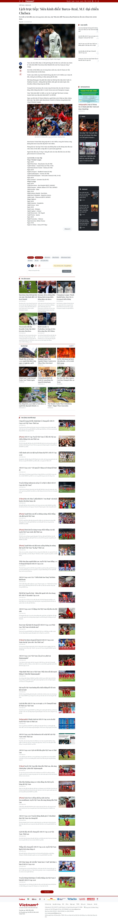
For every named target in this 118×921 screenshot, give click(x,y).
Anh (37, 260)
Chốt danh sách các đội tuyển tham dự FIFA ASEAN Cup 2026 (38, 454)
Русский (89, 1)
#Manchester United (65, 257)
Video (83, 116)
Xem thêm (47, 892)
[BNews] (28, 899)
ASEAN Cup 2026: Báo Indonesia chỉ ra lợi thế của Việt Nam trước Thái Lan (37, 735)
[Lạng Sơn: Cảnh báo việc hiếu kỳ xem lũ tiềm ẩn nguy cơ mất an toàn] (88, 148)
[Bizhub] (34, 899)
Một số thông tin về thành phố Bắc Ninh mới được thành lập (88, 106)
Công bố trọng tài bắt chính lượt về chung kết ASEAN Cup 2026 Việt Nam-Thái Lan (36, 422)
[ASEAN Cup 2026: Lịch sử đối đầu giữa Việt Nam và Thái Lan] (67, 754)
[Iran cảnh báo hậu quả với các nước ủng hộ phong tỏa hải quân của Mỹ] (94, 195)
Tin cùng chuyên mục (28, 417)
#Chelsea (30, 260)
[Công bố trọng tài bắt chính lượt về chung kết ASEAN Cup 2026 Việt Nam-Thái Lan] (67, 425)
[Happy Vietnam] (51, 899)
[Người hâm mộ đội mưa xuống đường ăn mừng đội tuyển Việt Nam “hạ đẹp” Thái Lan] (67, 549)
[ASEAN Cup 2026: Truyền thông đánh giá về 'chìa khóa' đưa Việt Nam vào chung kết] (67, 820)
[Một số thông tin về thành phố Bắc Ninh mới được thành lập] (88, 96)
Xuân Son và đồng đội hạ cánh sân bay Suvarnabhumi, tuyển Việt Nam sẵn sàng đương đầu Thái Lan (38, 800)
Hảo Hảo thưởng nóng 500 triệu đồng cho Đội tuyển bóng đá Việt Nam (36, 783)
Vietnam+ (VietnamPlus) (30, 1)
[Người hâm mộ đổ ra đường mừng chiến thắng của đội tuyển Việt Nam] (67, 518)
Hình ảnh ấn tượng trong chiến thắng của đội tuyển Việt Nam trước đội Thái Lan (37, 531)
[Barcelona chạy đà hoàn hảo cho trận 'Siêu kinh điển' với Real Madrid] (28, 287)
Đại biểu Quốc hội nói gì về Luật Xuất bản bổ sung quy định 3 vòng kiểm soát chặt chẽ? (84, 209)
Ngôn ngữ (72, 904)
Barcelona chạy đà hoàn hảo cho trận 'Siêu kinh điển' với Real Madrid (28, 297)
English (73, 1)
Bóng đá (28, 5)
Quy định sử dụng (57, 904)
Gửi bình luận (66, 271)
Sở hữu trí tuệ (48, 904)
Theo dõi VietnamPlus (59, 265)
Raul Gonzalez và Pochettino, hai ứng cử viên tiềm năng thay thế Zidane (46, 329)
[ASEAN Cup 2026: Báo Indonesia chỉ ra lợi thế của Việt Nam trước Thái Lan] (67, 738)
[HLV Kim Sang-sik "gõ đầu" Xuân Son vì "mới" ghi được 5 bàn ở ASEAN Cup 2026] (67, 866)
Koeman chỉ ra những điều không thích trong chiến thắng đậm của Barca (46, 297)
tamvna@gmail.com (76, 909)
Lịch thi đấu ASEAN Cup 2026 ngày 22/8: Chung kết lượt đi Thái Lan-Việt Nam (37, 704)
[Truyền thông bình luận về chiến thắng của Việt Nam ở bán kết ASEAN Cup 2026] (67, 882)
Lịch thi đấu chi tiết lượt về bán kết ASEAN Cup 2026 (87, 51)
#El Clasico (30, 257)
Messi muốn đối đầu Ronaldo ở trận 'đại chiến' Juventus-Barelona (27, 329)
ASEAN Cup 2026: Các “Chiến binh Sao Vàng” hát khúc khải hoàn (37, 578)
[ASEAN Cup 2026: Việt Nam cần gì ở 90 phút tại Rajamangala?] (67, 660)
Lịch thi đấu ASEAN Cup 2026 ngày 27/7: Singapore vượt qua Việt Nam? (88, 36)
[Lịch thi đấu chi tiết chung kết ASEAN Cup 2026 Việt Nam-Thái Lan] (67, 836)
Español (81, 1)
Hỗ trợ (67, 904)
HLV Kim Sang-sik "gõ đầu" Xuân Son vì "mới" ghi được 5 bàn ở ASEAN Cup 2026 (38, 863)
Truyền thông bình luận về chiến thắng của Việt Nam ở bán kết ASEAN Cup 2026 (37, 879)
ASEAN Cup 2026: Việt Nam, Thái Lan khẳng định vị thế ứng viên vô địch (87, 44)
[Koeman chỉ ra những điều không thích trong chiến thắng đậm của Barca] (47, 287)
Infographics (85, 87)
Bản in (20, 70)
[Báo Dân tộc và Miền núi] (21, 899)
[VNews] (97, 899)
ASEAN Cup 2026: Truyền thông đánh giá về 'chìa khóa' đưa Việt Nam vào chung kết (37, 817)
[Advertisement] (49, 241)
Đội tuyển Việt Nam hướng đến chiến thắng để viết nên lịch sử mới (37, 688)
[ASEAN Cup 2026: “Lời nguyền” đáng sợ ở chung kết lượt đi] (67, 472)
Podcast (84, 189)
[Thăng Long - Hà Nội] (92, 1)
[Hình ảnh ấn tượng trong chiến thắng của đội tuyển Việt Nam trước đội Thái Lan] (67, 534)
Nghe (83, 200)
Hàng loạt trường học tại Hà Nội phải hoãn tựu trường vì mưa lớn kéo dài (84, 222)
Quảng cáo (89, 904)
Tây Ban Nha (45, 260)
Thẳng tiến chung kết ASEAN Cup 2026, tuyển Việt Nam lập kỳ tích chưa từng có (37, 848)
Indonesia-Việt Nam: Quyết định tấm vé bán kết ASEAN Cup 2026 (88, 59)
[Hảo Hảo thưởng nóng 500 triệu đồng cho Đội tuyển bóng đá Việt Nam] (67, 786)
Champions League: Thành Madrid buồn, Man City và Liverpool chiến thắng (65, 297)
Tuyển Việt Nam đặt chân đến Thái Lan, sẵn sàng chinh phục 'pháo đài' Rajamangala (38, 767)
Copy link (20, 74)
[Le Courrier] (82, 899)
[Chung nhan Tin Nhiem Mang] (91, 907)
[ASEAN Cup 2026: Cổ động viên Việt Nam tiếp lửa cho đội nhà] (67, 613)
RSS (63, 904)
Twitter (20, 67)
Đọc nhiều (84, 25)
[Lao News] (40, 899)
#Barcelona (47, 257)
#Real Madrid (56, 257)
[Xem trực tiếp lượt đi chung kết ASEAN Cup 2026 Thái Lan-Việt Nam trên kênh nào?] (67, 629)
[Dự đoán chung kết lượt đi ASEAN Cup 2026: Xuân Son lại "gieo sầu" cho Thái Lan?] (67, 644)
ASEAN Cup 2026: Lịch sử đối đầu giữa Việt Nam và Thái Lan (38, 751)
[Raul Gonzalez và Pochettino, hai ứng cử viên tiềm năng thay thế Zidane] (47, 319)
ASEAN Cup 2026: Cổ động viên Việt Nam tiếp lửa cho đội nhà (38, 610)
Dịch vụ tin (83, 904)
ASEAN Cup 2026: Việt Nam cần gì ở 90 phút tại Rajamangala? (35, 657)
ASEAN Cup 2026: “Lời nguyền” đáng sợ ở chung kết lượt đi (38, 469)
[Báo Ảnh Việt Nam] (90, 899)
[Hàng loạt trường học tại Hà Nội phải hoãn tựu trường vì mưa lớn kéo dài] (94, 222)
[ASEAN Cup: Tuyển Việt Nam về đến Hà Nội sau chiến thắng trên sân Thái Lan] (67, 441)
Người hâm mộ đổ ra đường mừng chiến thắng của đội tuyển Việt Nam (37, 515)
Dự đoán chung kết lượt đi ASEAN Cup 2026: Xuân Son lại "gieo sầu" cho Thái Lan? (36, 641)
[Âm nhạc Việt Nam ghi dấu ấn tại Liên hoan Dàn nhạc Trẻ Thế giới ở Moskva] (88, 125)
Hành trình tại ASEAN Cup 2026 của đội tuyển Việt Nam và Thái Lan (37, 720)
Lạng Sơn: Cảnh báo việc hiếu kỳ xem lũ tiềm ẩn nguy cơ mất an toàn (87, 158)
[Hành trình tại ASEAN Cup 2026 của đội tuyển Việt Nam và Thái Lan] (67, 723)
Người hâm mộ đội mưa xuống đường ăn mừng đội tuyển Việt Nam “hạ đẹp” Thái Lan (37, 546)
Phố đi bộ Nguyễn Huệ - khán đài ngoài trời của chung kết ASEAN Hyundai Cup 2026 (37, 594)
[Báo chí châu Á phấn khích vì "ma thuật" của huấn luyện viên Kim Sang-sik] (67, 503)
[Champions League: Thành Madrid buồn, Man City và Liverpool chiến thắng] (66, 287)
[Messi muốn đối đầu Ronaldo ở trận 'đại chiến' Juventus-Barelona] (28, 319)
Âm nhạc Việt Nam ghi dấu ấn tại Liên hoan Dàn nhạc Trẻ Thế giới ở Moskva (88, 135)
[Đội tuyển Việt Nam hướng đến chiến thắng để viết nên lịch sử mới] (67, 691)
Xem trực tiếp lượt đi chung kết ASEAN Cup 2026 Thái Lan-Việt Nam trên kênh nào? (37, 626)
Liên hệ (95, 904)
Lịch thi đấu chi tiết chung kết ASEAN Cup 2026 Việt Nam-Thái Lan (36, 833)
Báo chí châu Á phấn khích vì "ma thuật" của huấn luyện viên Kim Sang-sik (38, 500)
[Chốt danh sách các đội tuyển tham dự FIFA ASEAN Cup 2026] (67, 457)
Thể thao (21, 5)
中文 (85, 1)
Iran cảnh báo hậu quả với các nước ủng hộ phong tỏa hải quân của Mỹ (84, 195)
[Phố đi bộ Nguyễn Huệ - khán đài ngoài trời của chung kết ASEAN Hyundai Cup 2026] (67, 597)
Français (77, 1)
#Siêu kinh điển (39, 257)
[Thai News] (44, 899)
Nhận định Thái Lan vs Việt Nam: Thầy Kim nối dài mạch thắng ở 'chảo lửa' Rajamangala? (38, 673)
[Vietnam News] (72, 899)
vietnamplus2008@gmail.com (54, 913)
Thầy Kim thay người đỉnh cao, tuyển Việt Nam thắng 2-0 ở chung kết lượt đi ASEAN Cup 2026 (38, 562)
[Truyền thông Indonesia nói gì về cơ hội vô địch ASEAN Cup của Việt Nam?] (67, 487)
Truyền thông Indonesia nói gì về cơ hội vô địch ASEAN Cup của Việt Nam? (37, 484)
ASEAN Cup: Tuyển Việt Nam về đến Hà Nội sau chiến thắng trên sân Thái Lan (37, 438)
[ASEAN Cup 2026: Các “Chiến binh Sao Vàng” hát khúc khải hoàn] (67, 581)
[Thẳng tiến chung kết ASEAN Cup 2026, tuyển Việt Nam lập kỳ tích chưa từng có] (67, 851)
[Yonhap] (61, 899)
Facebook (20, 63)
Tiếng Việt (69, 1)
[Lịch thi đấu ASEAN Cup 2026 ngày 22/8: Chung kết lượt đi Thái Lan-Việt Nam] (67, 707)
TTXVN (77, 904)
